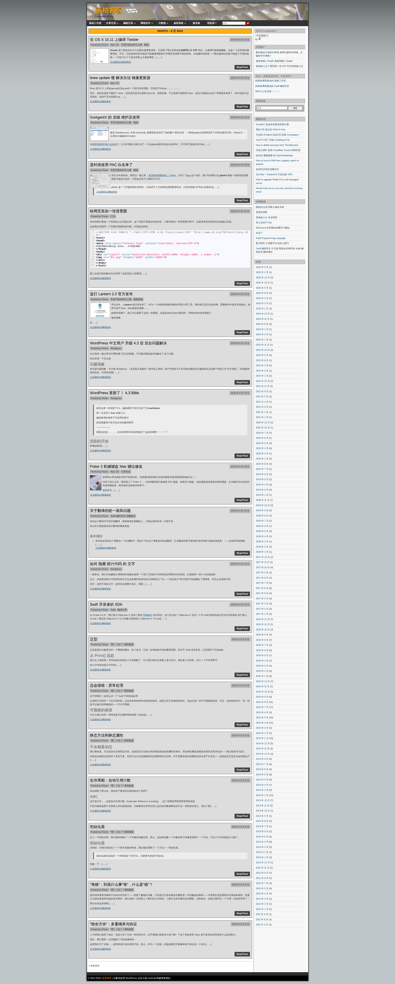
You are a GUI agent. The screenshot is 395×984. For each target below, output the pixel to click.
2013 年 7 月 (262, 826)
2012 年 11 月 (262, 867)
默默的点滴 (261, 207)
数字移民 (260, 243)
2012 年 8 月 (262, 878)
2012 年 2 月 (262, 904)
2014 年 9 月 (262, 759)
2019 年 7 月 (262, 469)
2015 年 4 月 (262, 722)
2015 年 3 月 (262, 728)
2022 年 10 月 (263, 350)
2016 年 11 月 (262, 624)
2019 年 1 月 (262, 495)
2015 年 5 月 (262, 717)
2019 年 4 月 (262, 484)
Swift (112, 609)
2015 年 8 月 (262, 702)
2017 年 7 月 (262, 583)
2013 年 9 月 (262, 816)
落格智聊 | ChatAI (265, 61)
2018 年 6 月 (262, 526)
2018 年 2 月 (262, 546)
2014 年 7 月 (262, 764)
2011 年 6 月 (262, 919)
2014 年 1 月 (262, 795)
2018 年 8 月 (262, 515)
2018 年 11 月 (262, 500)
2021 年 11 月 (262, 386)
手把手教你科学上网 (131, 44)
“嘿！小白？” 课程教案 (121, 644)
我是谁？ (212, 23)
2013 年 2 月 (262, 852)
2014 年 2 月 (262, 790)
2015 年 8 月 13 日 (240, 604)
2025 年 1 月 (262, 308)
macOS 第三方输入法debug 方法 (273, 139)
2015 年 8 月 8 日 (240, 780)
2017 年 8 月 (262, 577)
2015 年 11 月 (262, 686)
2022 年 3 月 (262, 365)
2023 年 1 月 (262, 339)
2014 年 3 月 (262, 785)
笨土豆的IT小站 (264, 222)
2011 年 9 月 (262, 914)
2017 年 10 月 (263, 567)
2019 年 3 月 (262, 489)
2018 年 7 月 (262, 520)
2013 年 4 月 (262, 841)
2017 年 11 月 (262, 562)
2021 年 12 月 (263, 381)
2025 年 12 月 (263, 277)
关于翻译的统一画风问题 (110, 510)
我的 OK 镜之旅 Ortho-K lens (270, 129)
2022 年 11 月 (262, 344)
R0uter (105, 44)
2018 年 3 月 (262, 541)
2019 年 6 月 (262, 474)
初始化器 (97, 827)
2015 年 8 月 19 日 (240, 343)
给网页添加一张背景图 (108, 211)
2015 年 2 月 (262, 733)
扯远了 (259, 233)
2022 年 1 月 (262, 375)
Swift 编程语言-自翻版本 (122, 516)
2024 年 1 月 (262, 329)
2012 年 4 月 (262, 893)
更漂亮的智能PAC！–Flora (162, 175)
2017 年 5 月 (262, 593)
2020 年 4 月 (262, 448)
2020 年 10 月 (263, 427)
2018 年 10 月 (263, 505)
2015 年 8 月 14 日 (240, 564)
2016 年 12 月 (263, 619)
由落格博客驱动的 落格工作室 (270, 80)
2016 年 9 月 (262, 634)
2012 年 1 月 (262, 909)
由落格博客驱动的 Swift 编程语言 (272, 86)
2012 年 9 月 (262, 872)
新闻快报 (138, 299)
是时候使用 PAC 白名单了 (105, 144)
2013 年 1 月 (262, 857)
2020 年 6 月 (262, 438)
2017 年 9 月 (262, 572)
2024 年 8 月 (262, 324)
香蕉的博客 (261, 212)
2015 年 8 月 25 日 (240, 211)
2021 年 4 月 (262, 401)
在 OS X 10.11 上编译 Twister (114, 39)
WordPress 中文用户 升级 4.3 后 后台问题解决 (128, 343)
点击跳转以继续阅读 (120, 62)
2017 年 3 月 (262, 603)
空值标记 (147, 615)
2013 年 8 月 (262, 821)
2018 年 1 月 (262, 551)
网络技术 (145, 23)
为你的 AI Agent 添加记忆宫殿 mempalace (277, 134)
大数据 (162, 23)
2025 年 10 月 (263, 282)
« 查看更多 (94, 965)
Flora (188, 175)
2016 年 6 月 (262, 650)
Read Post (242, 67)
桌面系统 (178, 23)
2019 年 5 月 (262, 479)
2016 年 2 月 (262, 671)
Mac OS (114, 44)
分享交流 (111, 23)
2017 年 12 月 (263, 557)
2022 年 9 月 (262, 355)
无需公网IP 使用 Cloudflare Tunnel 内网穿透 (278, 150)
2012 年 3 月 (262, 898)
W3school (261, 227)
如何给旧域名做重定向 (267, 169)
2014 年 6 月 (262, 769)
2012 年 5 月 (262, 888)
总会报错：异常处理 (106, 685)
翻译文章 (122, 609)
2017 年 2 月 (262, 609)
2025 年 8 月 (262, 293)
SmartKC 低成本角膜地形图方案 (272, 124)
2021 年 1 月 (262, 417)
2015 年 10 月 (263, 691)
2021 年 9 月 (262, 391)
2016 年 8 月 (262, 640)
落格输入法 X (263, 66)
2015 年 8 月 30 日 (240, 39)
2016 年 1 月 (262, 676)
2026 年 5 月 (262, 267)
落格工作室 (95, 23)
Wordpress (116, 348)
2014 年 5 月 (262, 774)
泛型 (93, 639)
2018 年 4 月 (262, 536)
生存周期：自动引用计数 (110, 780)
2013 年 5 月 (262, 836)
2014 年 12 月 (263, 743)
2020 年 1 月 (262, 458)
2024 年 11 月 (262, 319)
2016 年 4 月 (262, 660)
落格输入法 (261, 217)
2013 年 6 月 (262, 831)
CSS (112, 216)
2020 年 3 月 (262, 453)
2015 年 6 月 (262, 712)
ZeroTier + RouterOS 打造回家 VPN (274, 174)
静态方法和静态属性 (106, 735)
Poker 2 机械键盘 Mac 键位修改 (116, 466)
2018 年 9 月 (262, 510)
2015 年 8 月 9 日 (240, 639)
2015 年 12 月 (263, 681)
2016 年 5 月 (262, 655)
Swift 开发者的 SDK (106, 604)
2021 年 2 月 (262, 412)
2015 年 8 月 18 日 (240, 466)
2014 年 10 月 (263, 753)
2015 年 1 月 (262, 738)
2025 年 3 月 (262, 298)
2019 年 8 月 (262, 464)
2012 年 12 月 (263, 862)
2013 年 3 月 (262, 847)
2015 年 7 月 (262, 707)
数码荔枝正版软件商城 (267, 52)
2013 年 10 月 (263, 810)
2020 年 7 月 (262, 432)
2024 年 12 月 (263, 313)
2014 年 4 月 (262, 779)
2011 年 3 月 (262, 924)
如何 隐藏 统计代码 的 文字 (112, 564)
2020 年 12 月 (263, 422)
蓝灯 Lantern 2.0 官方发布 (111, 294)
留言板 (196, 23)
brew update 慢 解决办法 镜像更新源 (120, 78)
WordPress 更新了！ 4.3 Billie (114, 393)
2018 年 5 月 (262, 531)
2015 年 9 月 (262, 696)
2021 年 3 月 (262, 407)
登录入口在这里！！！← (268, 91)
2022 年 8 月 (262, 360)
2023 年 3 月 (262, 334)
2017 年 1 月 (262, 614)
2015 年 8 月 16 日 (240, 510)
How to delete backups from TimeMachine (277, 145)
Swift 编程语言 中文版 (267, 248)
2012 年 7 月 (262, 883)
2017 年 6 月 (262, 588)
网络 (146, 44)
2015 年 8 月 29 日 (240, 78)
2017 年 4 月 (262, 598)
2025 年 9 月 (262, 288)
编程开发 (128, 23)
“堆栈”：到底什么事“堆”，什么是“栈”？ (121, 884)
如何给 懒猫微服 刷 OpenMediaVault (274, 155)
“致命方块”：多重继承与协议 (113, 924)
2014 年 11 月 (262, 748)
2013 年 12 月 (263, 800)
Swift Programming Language (271, 238)
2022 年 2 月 (262, 370)
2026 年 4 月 (262, 272)
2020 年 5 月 (262, 443)
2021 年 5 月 (262, 396)
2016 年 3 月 (262, 665)
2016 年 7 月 (262, 645)
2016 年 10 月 (263, 629)
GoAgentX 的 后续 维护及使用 (115, 117)
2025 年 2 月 (262, 303)
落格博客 (109, 10)
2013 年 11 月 (262, 805)
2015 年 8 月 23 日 (240, 294)
